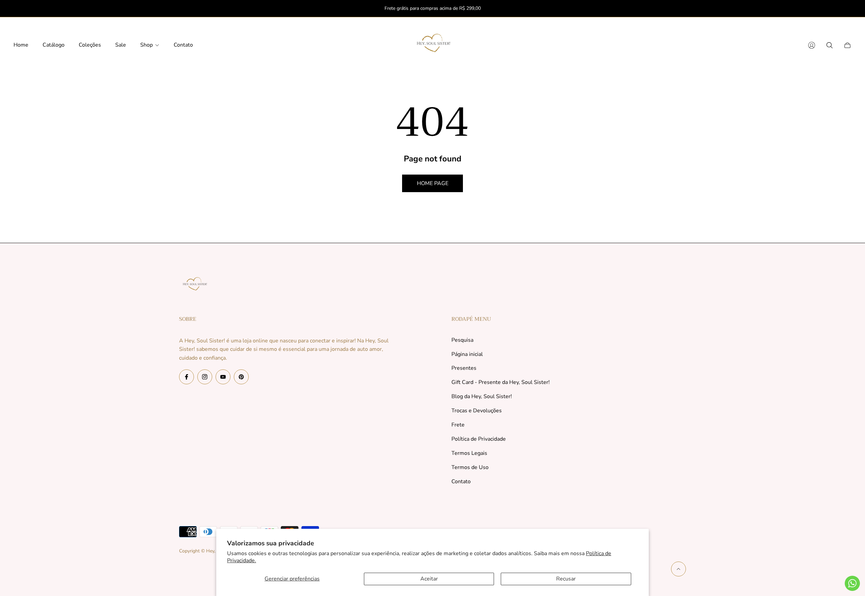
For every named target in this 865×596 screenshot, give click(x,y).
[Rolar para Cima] (678, 569)
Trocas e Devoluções (476, 410)
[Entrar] (811, 45)
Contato (461, 481)
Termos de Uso (470, 467)
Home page (432, 183)
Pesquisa (462, 340)
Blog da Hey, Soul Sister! (481, 396)
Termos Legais (469, 453)
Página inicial (467, 354)
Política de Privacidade (478, 439)
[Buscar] (829, 45)
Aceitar (429, 578)
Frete (458, 425)
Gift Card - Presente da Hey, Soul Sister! (500, 382)
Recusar (566, 578)
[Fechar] (848, 8)
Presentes (463, 368)
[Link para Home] (194, 286)
